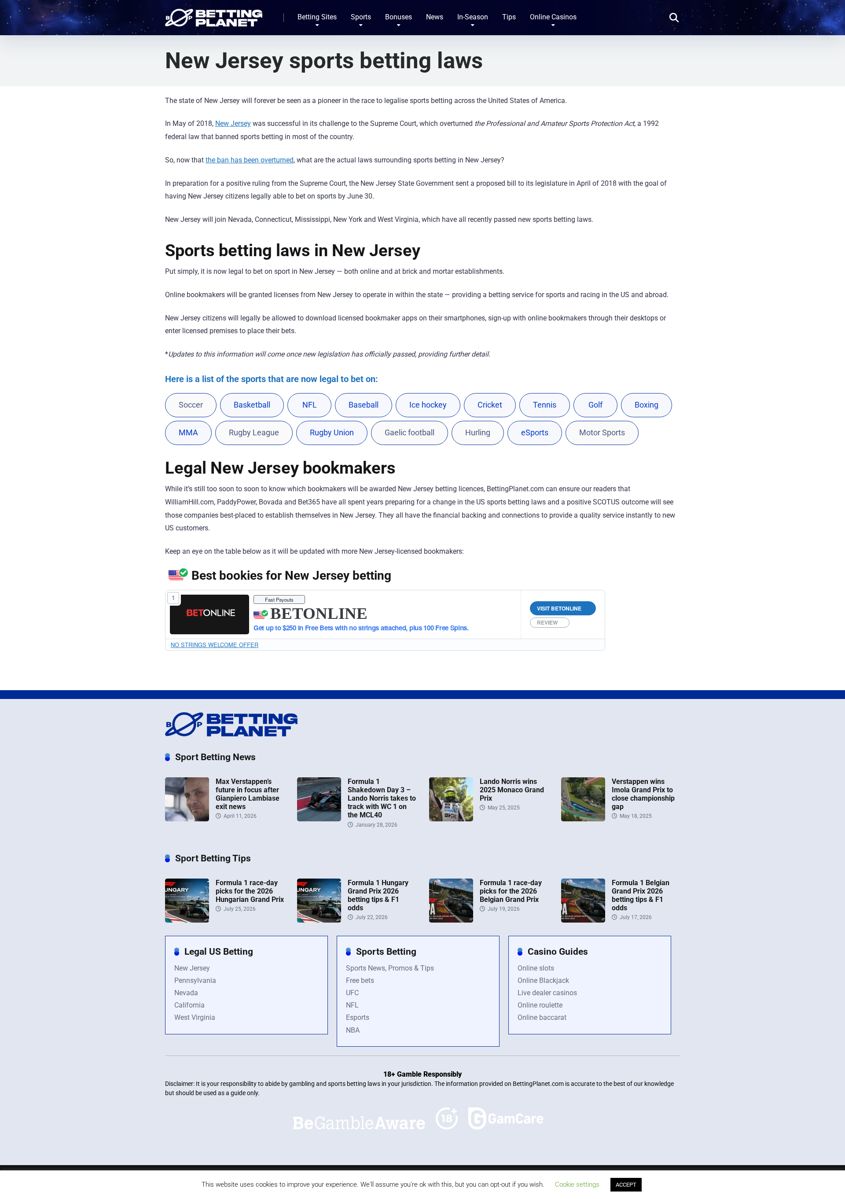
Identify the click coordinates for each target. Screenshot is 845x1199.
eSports (534, 432)
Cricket (490, 405)
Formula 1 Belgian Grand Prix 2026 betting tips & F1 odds (640, 895)
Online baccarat (542, 1017)
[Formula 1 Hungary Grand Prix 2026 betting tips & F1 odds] (319, 920)
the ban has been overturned (250, 160)
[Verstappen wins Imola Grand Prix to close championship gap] (583, 819)
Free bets (360, 980)
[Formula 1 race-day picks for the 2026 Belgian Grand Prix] (451, 920)
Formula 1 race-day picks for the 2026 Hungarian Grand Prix (250, 891)
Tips (509, 17)
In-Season (472, 17)
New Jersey (233, 123)
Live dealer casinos (547, 993)
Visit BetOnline (559, 608)
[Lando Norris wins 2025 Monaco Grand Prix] (451, 819)
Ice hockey (428, 405)
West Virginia (194, 1017)
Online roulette (540, 1005)
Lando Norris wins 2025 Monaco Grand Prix (512, 789)
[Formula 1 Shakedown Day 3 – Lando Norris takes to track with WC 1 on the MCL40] (319, 819)
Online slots (536, 968)
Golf (595, 405)
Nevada (186, 993)
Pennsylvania (195, 980)
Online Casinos (553, 17)
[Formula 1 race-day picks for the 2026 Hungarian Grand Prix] (187, 920)
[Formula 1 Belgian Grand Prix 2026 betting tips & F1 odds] (583, 920)
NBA (353, 1030)
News (434, 17)
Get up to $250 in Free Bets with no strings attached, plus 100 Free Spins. (361, 628)
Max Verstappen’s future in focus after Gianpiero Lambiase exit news (247, 794)
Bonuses (398, 17)
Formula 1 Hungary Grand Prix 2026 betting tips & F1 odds (378, 895)
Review (547, 622)
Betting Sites (317, 17)
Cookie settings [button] (577, 1184)
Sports (361, 17)
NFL (309, 405)
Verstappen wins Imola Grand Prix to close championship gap (643, 794)
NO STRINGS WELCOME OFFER (214, 644)
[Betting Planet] (213, 14)
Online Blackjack (543, 980)
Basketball (252, 405)
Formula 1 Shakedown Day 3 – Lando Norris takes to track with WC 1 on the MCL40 (382, 798)
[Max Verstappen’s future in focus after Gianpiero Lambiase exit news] (187, 819)
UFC (352, 993)
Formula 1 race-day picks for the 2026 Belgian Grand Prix (511, 891)
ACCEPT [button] (626, 1184)
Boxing (646, 405)
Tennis (544, 405)
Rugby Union (332, 432)
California (189, 1005)
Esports (357, 1017)
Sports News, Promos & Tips (390, 968)
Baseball (363, 405)
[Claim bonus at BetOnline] (209, 614)
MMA (188, 432)
